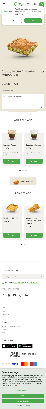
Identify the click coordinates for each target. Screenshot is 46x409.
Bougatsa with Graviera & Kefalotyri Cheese (33, 221)
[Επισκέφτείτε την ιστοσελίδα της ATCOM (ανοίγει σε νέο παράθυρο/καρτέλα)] (23, 406)
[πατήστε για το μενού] (4, 4)
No (13, 21)
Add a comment (7, 91)
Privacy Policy (33, 282)
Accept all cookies (23, 401)
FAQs (3, 311)
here (17, 385)
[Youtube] (15, 295)
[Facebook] (3, 295)
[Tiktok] (21, 295)
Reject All (23, 396)
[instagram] (9, 295)
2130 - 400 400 (29, 354)
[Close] (43, 6)
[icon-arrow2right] (41, 276)
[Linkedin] (26, 295)
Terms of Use (18, 282)
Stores (4, 333)
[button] (20, 170)
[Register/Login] (35, 4)
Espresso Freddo (9, 145)
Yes (33, 21)
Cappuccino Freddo (33, 145)
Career (4, 330)
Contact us (5, 315)
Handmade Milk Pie (10, 218)
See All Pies (25, 181)
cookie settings (22, 390)
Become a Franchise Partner (11, 327)
